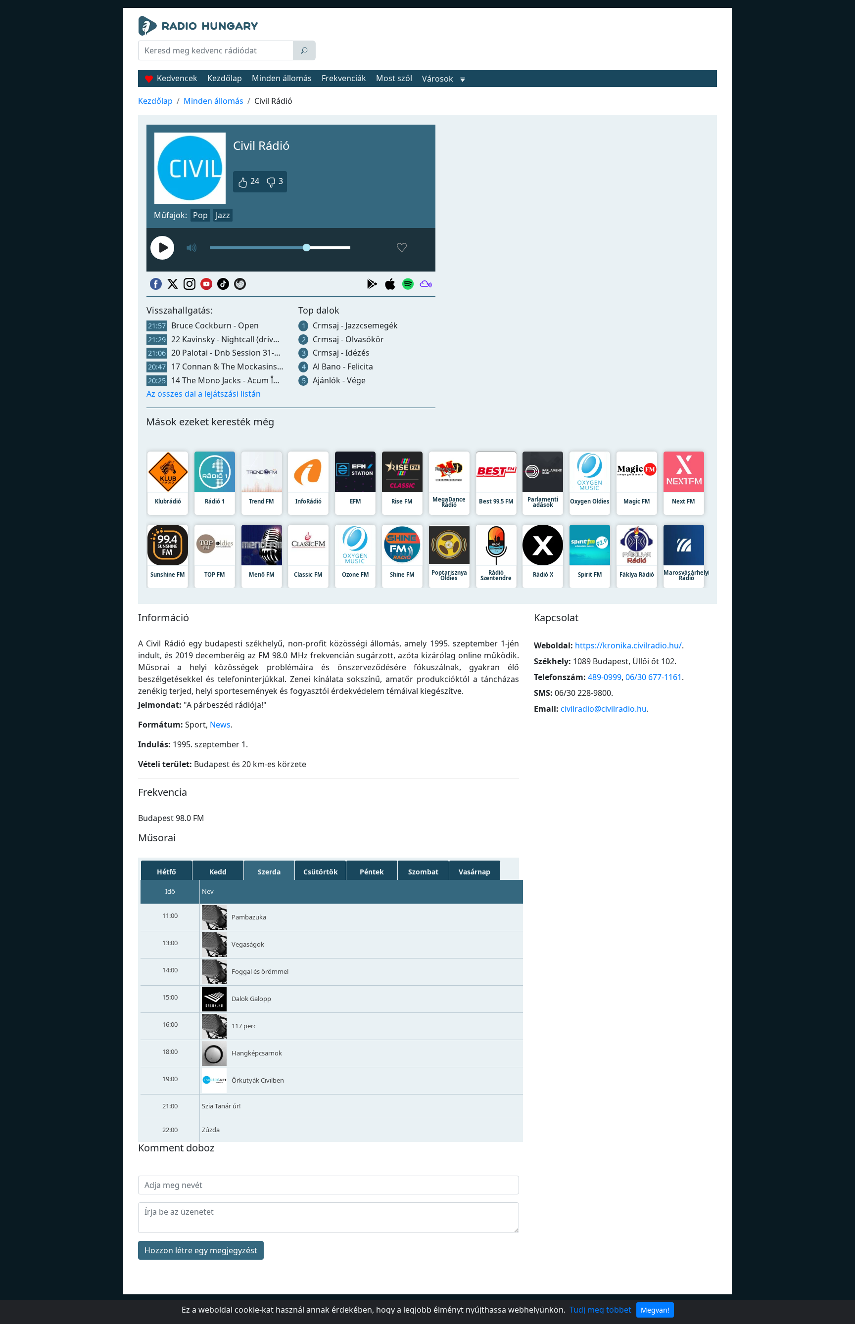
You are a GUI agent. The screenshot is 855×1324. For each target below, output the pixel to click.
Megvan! (655, 1310)
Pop (200, 215)
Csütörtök (320, 871)
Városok (437, 78)
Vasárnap (474, 871)
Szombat (423, 871)
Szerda (269, 871)
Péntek (372, 871)
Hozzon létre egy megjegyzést (200, 1250)
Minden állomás (282, 78)
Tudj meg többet (600, 1309)
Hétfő (166, 871)
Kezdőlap (224, 78)
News (220, 724)
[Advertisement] (518, 40)
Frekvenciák (344, 78)
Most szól (394, 78)
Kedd (218, 871)
